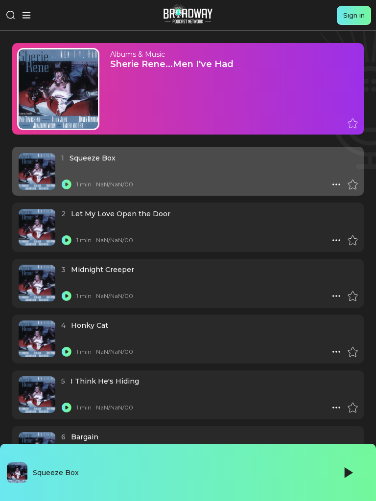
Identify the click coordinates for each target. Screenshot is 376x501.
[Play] (347, 472)
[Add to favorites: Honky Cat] (352, 351)
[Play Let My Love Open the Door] (66, 240)
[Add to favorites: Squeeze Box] (352, 184)
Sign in (354, 15)
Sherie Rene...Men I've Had (172, 63)
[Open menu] (26, 15)
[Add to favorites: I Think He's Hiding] (352, 407)
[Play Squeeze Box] (66, 184)
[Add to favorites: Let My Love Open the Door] (352, 240)
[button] (336, 184)
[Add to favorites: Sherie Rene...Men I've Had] (352, 123)
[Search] (10, 15)
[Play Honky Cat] (66, 351)
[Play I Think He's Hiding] (66, 407)
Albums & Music (137, 54)
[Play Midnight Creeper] (66, 296)
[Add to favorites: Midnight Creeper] (352, 296)
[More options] (336, 184)
